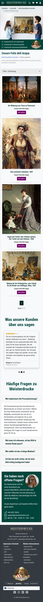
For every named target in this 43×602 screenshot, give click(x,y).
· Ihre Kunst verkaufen (29, 549)
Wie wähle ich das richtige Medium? (20, 451)
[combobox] (21, 588)
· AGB (5, 552)
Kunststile (13, 8)
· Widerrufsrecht (8, 557)
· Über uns (6, 563)
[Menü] (2, 3)
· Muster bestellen (28, 563)
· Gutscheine (27, 560)
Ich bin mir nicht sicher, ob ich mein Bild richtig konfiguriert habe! (20, 460)
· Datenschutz (7, 555)
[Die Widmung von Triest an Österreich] (21, 89)
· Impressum (7, 549)
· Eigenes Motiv (27, 547)
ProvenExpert (16, 363)
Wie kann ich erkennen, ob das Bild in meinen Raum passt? (20, 442)
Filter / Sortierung (9, 71)
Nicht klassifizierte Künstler (27, 8)
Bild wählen (21, 112)
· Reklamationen (8, 560)
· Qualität (26, 552)
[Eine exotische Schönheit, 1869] (21, 143)
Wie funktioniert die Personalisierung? (21, 399)
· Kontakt (6, 547)
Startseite (5, 8)
